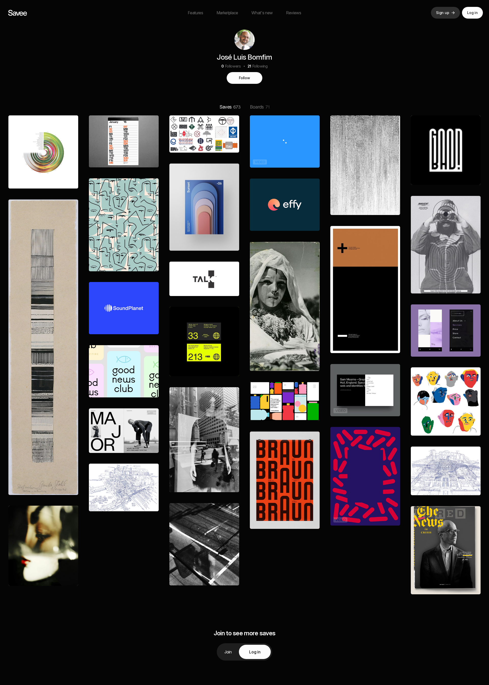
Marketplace (227, 12)
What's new (262, 12)
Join (228, 651)
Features (195, 12)
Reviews (293, 12)
